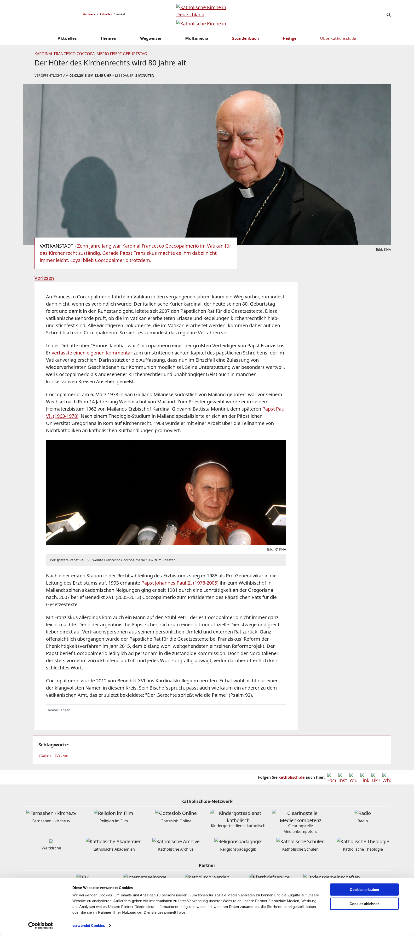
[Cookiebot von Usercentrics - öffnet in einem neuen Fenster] (41, 925)
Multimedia (196, 38)
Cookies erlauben (364, 890)
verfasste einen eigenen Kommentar (92, 352)
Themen (108, 38)
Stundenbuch (245, 38)
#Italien (44, 755)
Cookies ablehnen (365, 904)
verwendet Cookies (88, 925)
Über (338, 38)
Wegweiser (151, 38)
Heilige (290, 38)
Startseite (88, 14)
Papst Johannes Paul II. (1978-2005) (179, 583)
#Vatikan (61, 755)
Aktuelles (106, 14)
